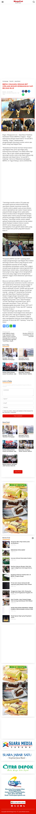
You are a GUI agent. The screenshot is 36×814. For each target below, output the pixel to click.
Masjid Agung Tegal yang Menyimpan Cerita (21, 616)
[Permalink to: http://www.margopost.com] (33, 538)
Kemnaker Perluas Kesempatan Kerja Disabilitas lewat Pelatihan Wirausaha (26, 358)
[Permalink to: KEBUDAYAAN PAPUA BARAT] (6, 552)
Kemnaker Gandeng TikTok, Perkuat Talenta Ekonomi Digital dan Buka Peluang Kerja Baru (26, 373)
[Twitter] (15, 806)
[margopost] (18, 2)
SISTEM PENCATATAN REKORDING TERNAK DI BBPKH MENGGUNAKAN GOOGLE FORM (22, 608)
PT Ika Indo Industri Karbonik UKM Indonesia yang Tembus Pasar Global (21, 583)
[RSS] (24, 806)
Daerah (4, 93)
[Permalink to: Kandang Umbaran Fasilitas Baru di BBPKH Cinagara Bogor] (6, 577)
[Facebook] (12, 806)
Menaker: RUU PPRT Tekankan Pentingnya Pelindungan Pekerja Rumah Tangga (8, 358)
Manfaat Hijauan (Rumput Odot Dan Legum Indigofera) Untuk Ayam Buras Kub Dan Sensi (21, 567)
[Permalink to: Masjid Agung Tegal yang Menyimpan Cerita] (6, 618)
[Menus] (2, 2)
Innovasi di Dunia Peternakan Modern (21, 558)
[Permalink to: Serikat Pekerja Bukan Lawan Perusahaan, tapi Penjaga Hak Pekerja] (10, 366)
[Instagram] (18, 806)
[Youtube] (21, 806)
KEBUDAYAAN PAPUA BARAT (18, 550)
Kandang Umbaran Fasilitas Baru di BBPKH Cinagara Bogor (21, 575)
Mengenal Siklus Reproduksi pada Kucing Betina (20, 542)
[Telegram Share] (29, 91)
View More (18, 472)
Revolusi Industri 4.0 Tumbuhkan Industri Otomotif (28, 334)
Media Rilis (14, 93)
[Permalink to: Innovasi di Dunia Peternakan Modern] (6, 561)
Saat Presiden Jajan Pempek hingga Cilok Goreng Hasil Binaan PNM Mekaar (22, 600)
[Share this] (23, 91)
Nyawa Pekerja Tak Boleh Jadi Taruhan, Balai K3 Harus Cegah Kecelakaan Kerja (10, 465)
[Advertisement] (18, 23)
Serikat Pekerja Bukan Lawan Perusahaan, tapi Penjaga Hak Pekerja (9, 373)
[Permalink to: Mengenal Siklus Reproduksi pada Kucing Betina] (6, 544)
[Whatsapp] (23, 94)
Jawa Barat (8, 93)
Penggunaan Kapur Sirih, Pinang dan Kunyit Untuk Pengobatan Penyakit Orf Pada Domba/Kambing (21, 591)
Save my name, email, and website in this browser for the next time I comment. (18, 411)
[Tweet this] (26, 91)
